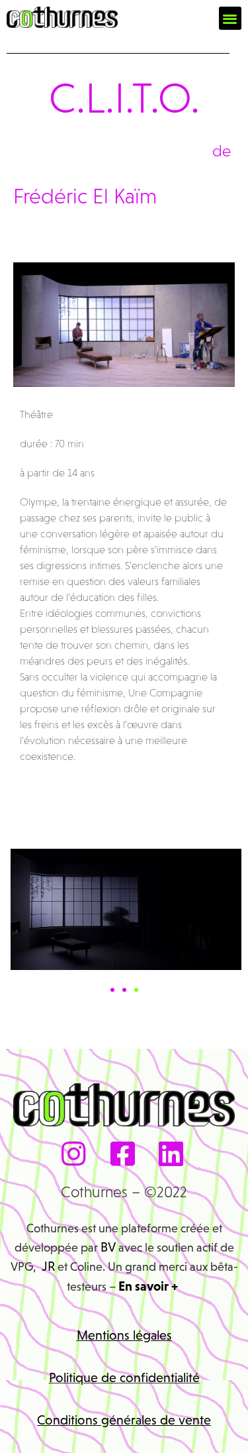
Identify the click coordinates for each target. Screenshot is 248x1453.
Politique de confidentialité (124, 1377)
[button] (230, 18)
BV (108, 1247)
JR (48, 1266)
